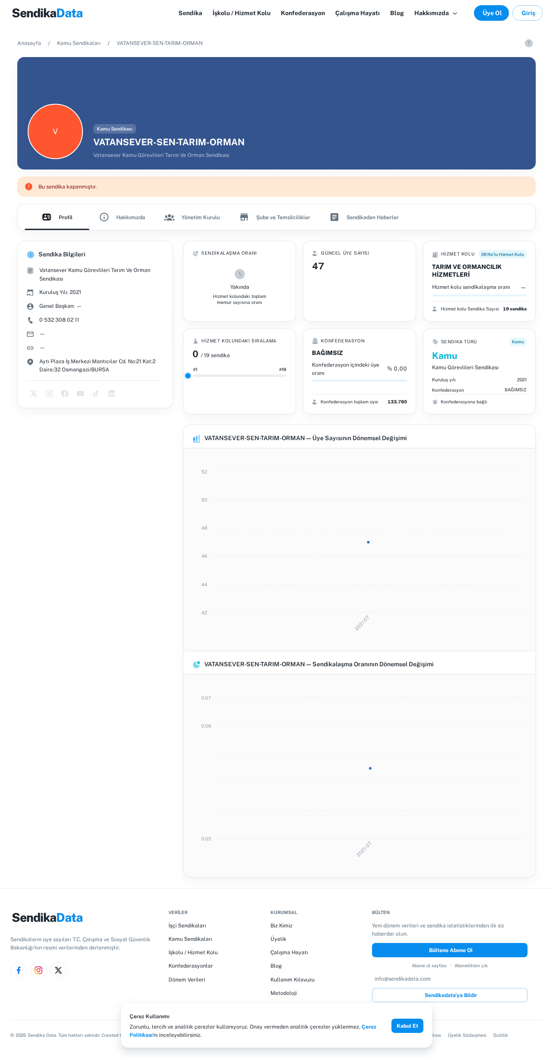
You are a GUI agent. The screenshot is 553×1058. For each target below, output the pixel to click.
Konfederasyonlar (190, 965)
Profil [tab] (66, 217)
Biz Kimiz (281, 925)
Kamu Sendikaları (79, 43)
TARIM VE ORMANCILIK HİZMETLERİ (467, 270)
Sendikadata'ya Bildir (451, 995)
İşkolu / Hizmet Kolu (193, 952)
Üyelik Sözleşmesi (467, 1035)
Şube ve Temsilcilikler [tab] (283, 217)
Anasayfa (29, 43)
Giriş (528, 13)
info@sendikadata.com (403, 978)
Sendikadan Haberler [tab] (372, 217)
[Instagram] (38, 970)
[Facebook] (18, 970)
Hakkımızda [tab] (130, 217)
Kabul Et (407, 1026)
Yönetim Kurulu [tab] (200, 217)
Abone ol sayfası (429, 965)
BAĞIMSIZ (327, 352)
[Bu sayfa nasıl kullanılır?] (529, 43)
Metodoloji (283, 993)
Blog (276, 965)
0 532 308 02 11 (59, 319)
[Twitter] (58, 970)
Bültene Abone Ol (451, 950)
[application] (359, 549)
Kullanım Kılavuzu (292, 979)
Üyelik (278, 939)
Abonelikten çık (471, 965)
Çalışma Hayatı (289, 952)
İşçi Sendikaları (187, 925)
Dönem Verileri (186, 979)
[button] (436, 13)
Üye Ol (492, 13)
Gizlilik (500, 1035)
